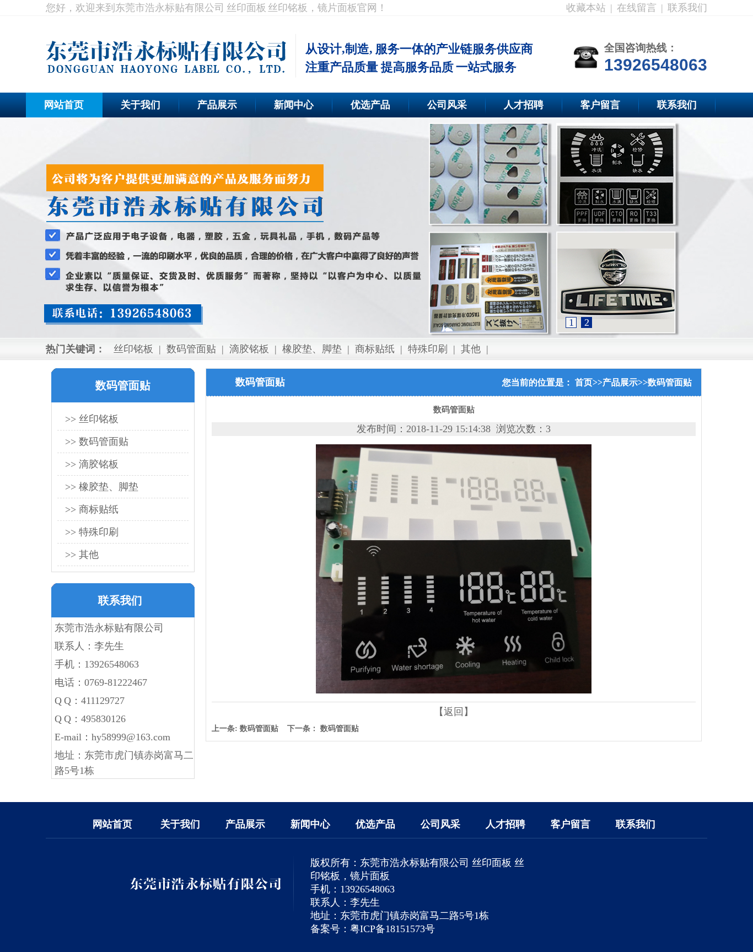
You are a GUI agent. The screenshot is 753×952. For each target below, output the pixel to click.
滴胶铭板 (249, 348)
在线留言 (637, 7)
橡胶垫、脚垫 (312, 348)
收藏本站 (586, 7)
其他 (471, 348)
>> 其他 (82, 554)
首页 (584, 382)
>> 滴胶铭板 (92, 464)
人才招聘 (524, 104)
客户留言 (600, 104)
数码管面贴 (191, 348)
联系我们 (687, 7)
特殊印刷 (428, 348)
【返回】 (454, 711)
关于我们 (140, 104)
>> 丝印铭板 (92, 418)
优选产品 (370, 104)
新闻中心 (294, 104)
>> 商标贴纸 (92, 509)
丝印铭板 (133, 348)
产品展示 (217, 104)
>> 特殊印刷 (92, 531)
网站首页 (64, 104)
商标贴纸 (375, 348)
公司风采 (447, 104)
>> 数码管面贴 (96, 441)
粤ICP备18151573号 (392, 928)
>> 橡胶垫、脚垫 (101, 486)
